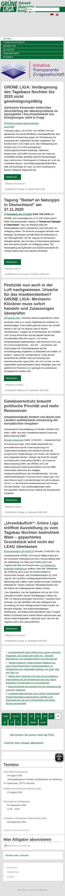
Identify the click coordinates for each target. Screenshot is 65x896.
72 (25, 722)
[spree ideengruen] (14, 440)
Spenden (8, 57)
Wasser (18, 507)
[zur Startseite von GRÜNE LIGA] (18, 15)
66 (45, 716)
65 (38, 716)
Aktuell (7, 39)
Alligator (8, 50)
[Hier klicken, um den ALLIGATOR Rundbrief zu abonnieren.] (33, 846)
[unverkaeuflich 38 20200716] (19, 551)
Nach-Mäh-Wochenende (16, 772)
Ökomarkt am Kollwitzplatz (17, 801)
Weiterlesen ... (12, 177)
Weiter (33, 722)
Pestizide (19, 385)
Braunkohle (20, 184)
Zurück (15, 716)
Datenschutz (13, 872)
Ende (43, 722)
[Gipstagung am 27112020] (18, 214)
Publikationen (11, 53)
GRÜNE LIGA (9, 46)
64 (31, 716)
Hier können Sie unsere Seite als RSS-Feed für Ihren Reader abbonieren (29, 739)
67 (51, 716)
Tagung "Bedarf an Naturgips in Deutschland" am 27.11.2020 (32, 205)
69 (5, 722)
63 (25, 716)
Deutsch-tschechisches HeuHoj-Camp (22, 788)
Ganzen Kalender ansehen (17, 830)
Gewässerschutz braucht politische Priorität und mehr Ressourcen (31, 406)
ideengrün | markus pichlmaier (32, 890)
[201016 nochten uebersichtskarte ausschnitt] (25, 126)
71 (18, 722)
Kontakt (10, 876)
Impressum (12, 867)
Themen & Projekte (14, 42)
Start (6, 716)
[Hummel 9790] (12, 318)
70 (11, 722)
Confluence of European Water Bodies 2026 (25, 818)
